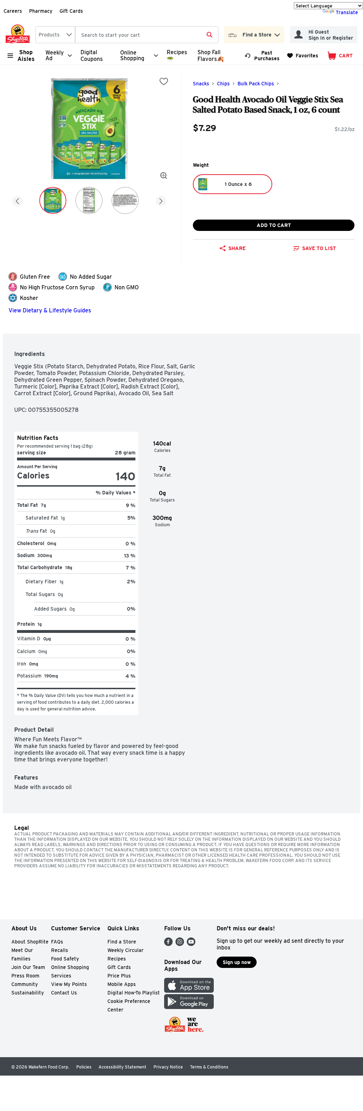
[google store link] (189, 1007)
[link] (262, 55)
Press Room (25, 976)
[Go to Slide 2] (89, 200)
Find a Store (121, 942)
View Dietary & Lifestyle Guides (50, 310)
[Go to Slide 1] (53, 200)
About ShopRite (30, 942)
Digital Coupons (91, 55)
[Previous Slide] (17, 200)
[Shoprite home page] (19, 34)
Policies (83, 1067)
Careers (13, 11)
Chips (223, 83)
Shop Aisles (26, 55)
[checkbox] (164, 81)
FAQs (57, 942)
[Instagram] (179, 944)
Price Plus (119, 976)
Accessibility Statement (122, 1067)
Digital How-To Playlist (133, 993)
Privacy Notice (168, 1067)
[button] (277, 33)
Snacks (201, 83)
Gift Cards (71, 11)
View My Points (69, 984)
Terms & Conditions (209, 1067)
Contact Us (64, 993)
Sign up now (237, 962)
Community (24, 984)
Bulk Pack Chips (256, 83)
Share (237, 248)
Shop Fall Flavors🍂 (210, 55)
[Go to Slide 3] (125, 200)
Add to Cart (274, 225)
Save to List (319, 248)
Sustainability (27, 993)
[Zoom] (163, 175)
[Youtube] (191, 944)
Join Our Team (28, 967)
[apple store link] (189, 990)
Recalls (59, 950)
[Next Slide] (161, 200)
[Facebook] (168, 944)
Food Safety (65, 959)
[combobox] (55, 34)
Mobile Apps (121, 984)
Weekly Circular (125, 950)
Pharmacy (40, 11)
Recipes (116, 959)
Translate (347, 12)
